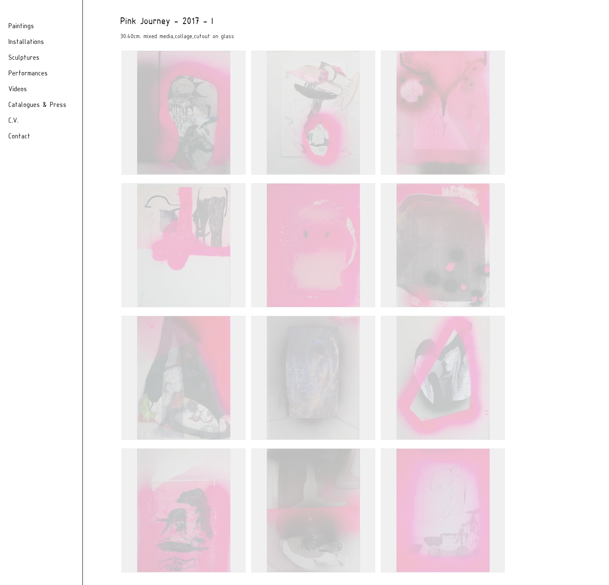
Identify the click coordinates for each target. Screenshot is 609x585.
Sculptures (23, 58)
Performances (28, 73)
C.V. (13, 121)
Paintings (21, 26)
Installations (26, 42)
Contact (19, 136)
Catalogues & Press (37, 105)
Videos (17, 89)
